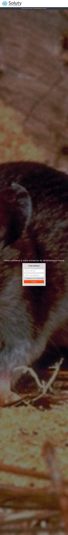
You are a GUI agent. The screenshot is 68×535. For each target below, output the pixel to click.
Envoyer (34, 282)
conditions (34, 278)
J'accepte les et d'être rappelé (35, 278)
